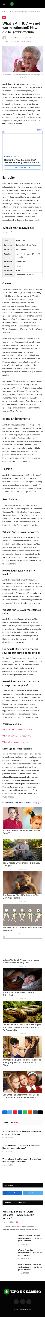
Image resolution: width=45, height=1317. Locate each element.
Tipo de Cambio (25, 1310)
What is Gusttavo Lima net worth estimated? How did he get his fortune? (30, 1238)
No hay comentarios (11, 41)
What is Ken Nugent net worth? (15, 742)
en (4, 18)
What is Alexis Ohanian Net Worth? (17, 729)
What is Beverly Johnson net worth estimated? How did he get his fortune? (30, 1267)
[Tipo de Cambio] (21, 4)
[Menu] (4, 4)
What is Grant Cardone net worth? (16, 736)
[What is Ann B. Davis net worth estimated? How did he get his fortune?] (22, 59)
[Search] (41, 4)
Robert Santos (15, 38)
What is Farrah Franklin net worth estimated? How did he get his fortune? (30, 1252)
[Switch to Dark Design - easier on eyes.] (37, 4)
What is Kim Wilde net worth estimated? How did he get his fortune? (18, 1215)
